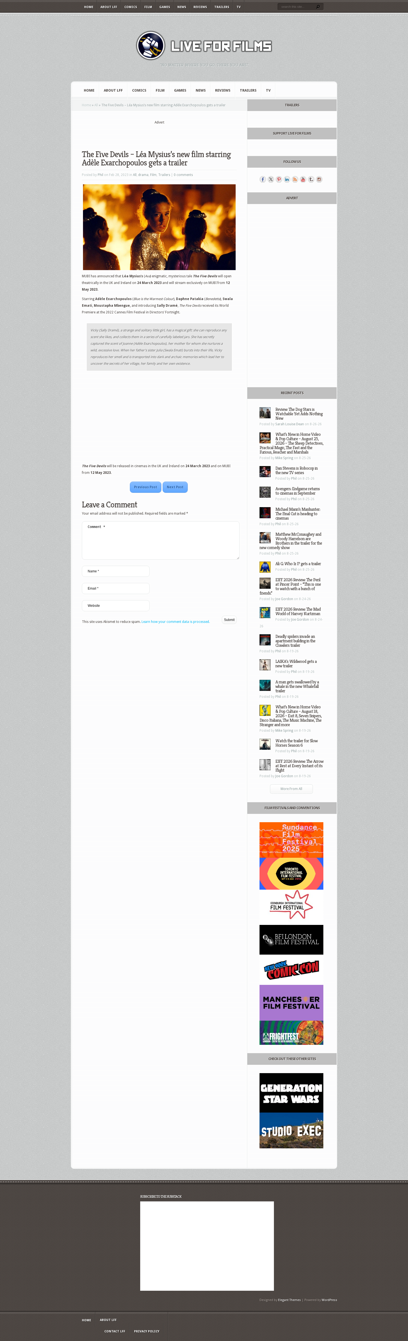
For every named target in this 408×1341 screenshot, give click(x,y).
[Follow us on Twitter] (271, 179)
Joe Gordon (284, 599)
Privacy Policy (146, 1331)
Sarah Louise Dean (289, 424)
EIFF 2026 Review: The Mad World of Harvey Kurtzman (298, 611)
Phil (100, 175)
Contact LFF (114, 1331)
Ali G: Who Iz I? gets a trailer (298, 564)
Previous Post (145, 487)
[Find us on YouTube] (303, 179)
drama (143, 175)
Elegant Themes (289, 1300)
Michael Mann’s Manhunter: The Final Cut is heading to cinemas (297, 513)
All (96, 105)
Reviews (200, 7)
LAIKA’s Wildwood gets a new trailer (296, 663)
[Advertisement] (159, 133)
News (181, 7)
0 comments (183, 175)
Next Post (175, 487)
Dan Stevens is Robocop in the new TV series (296, 470)
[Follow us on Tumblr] (311, 179)
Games (164, 7)
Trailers (221, 7)
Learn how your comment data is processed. (176, 622)
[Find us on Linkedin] (287, 179)
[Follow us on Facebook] (263, 179)
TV (238, 7)
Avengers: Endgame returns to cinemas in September (297, 491)
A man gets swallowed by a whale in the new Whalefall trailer (297, 686)
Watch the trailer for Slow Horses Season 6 (296, 743)
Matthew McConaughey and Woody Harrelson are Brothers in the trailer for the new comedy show (291, 540)
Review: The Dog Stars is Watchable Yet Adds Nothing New (299, 413)
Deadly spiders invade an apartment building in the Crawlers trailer (295, 640)
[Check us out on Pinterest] (279, 179)
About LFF (108, 7)
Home (88, 7)
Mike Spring (284, 458)
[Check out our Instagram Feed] (319, 179)
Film (148, 7)
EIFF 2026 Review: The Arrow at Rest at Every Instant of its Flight (299, 765)
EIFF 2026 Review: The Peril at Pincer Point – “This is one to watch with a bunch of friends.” (290, 586)
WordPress (329, 1300)
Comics (130, 7)
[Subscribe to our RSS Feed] (295, 179)
